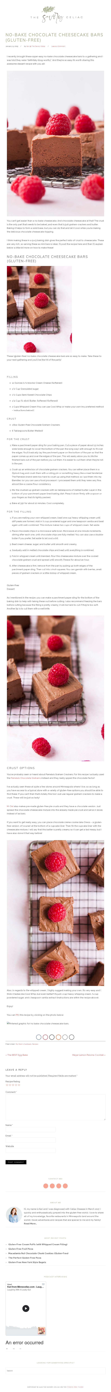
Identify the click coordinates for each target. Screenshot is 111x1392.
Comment (11, 1092)
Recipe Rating (13, 1081)
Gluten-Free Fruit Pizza (20, 1249)
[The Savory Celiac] (55, 24)
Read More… (30, 1223)
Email (9, 1136)
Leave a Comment (58, 46)
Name (9, 1125)
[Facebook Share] (38, 1037)
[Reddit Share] (58, 1037)
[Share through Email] (65, 1037)
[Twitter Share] (51, 1037)
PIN (17, 1015)
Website (10, 1146)
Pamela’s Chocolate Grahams (26, 778)
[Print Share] (71, 1037)
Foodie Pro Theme (75, 1387)
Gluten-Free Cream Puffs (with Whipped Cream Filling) (37, 1244)
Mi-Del (10, 806)
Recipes (35, 1044)
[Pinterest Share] (45, 1037)
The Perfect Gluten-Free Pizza (24, 1258)
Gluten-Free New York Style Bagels (27, 1262)
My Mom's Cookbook (23, 1044)
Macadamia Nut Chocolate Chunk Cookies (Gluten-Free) (38, 1253)
